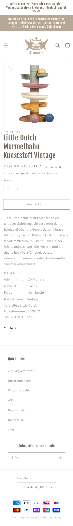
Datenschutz (16, 410)
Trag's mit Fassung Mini (31, 518)
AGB (11, 400)
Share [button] (13, 328)
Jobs (11, 430)
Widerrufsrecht (18, 390)
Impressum (16, 420)
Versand (20, 173)
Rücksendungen (19, 380)
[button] (5, 45)
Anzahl (7, 180)
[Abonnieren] (60, 457)
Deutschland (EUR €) (34, 487)
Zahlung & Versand (21, 371)
